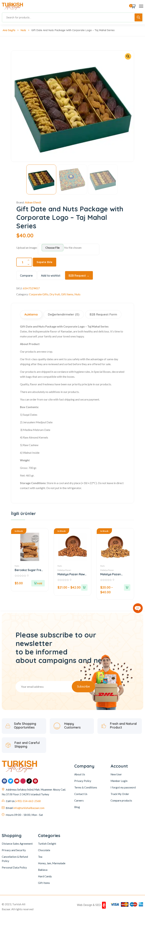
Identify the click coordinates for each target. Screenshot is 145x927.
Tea (40, 856)
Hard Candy (45, 876)
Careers (79, 800)
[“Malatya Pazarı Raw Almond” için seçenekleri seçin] (84, 587)
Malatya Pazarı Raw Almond (71, 574)
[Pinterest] (35, 781)
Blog (77, 807)
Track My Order (120, 794)
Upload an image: (26, 247)
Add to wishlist (50, 275)
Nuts (23, 30)
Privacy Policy (82, 780)
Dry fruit (55, 294)
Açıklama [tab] (31, 314)
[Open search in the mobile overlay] (72, 17)
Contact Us (80, 794)
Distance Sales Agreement (17, 843)
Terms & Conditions (85, 787)
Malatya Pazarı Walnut (110, 574)
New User (116, 774)
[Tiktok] (29, 781)
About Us (79, 774)
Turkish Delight (47, 843)
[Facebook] (4, 781)
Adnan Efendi (33, 202)
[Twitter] (10, 781)
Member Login (119, 780)
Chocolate (44, 850)
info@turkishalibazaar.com (28, 807)
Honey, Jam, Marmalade (51, 863)
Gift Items (67, 294)
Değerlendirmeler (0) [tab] (63, 314)
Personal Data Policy (14, 867)
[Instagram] (23, 781)
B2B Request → (79, 275)
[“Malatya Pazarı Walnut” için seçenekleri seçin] (127, 587)
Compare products (121, 800)
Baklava (42, 869)
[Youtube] (16, 781)
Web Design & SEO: (89, 905)
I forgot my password (123, 787)
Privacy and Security (14, 850)
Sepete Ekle (45, 262)
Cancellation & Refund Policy (15, 858)
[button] (128, 56)
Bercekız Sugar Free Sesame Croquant (29, 570)
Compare (26, 275)
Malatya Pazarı (64, 570)
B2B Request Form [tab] (103, 314)
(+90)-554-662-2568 (28, 801)
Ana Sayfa (9, 30)
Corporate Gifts (38, 294)
